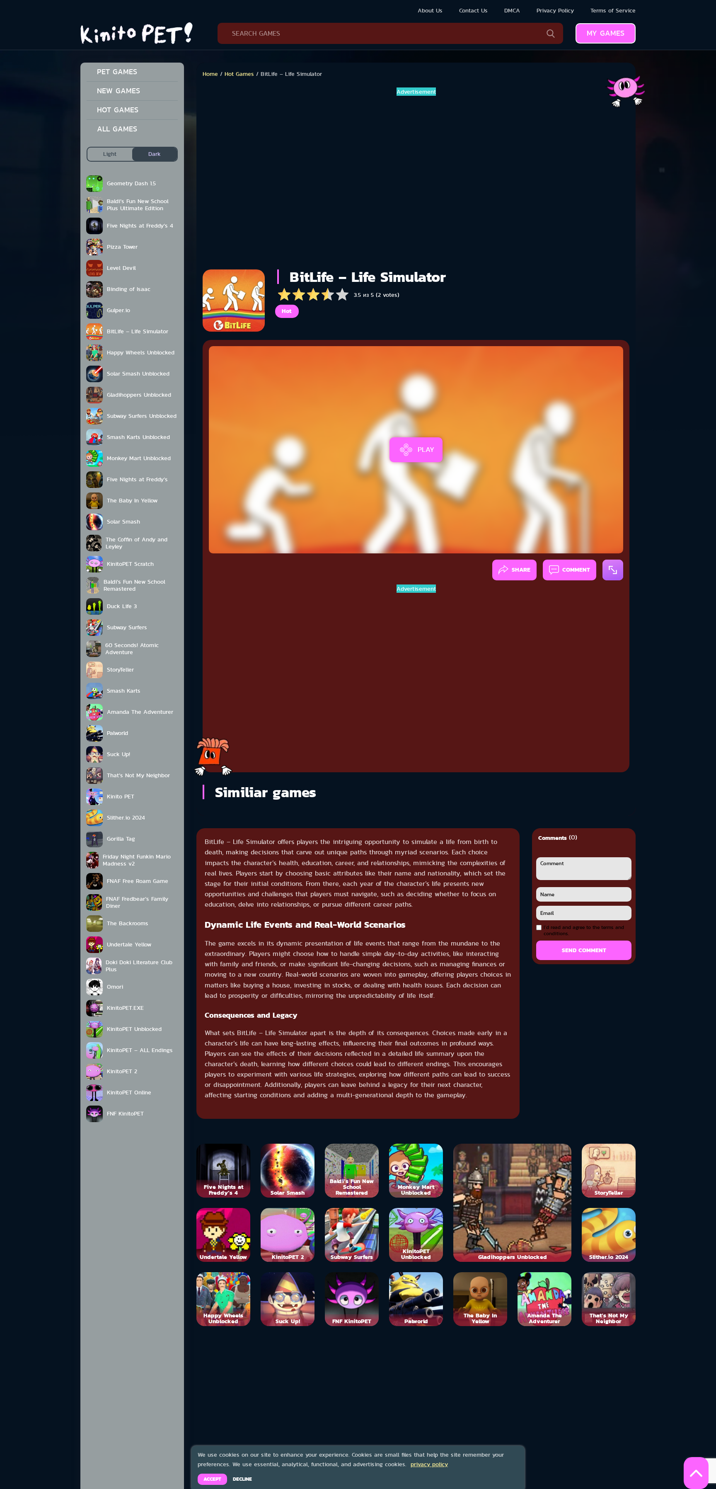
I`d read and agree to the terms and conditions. (584, 930)
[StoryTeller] (609, 1171)
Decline (242, 1479)
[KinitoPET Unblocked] (416, 1235)
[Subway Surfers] (352, 1235)
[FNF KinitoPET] (352, 1299)
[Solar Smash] (287, 1171)
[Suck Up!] (287, 1299)
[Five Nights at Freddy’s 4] (223, 1171)
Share (521, 569)
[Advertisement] (416, 179)
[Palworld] (416, 1299)
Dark (154, 154)
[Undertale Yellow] (223, 1235)
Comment (576, 569)
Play (426, 449)
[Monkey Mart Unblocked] (416, 1171)
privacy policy (429, 1464)
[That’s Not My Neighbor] (609, 1299)
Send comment (584, 950)
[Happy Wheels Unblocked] (223, 1299)
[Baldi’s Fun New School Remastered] (352, 1171)
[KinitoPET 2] (287, 1235)
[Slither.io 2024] (609, 1235)
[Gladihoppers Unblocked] (512, 1203)
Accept (212, 1479)
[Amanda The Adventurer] (544, 1299)
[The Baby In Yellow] (480, 1299)
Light (109, 154)
